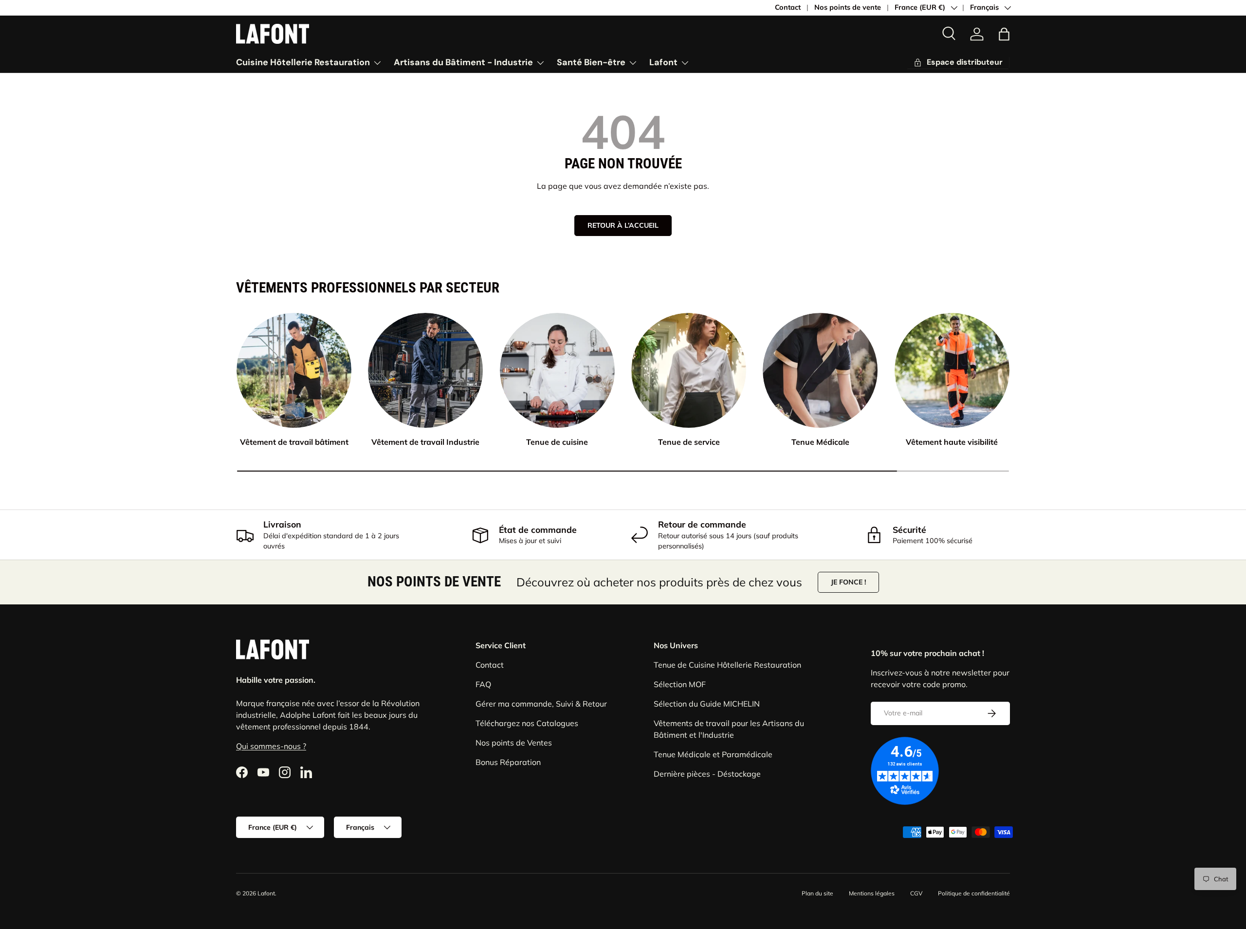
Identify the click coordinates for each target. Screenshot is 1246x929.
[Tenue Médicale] (820, 370)
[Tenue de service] (688, 370)
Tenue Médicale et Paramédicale (713, 754)
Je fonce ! (848, 582)
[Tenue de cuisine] (557, 370)
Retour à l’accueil (623, 225)
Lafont (663, 62)
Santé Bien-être (591, 62)
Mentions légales (872, 893)
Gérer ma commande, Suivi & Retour (541, 704)
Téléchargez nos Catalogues (527, 723)
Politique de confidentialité (974, 893)
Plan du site (817, 893)
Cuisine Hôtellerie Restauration (303, 62)
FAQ (483, 684)
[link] (977, 34)
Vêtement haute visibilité (952, 442)
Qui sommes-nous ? (271, 746)
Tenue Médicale (820, 442)
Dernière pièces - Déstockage (707, 774)
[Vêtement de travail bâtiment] (294, 370)
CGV (916, 893)
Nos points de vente (847, 7)
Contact (788, 7)
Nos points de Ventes (514, 742)
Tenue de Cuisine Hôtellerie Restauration (727, 665)
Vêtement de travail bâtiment (294, 442)
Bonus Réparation (508, 762)
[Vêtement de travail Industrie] (425, 370)
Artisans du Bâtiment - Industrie (463, 62)
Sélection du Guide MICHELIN (707, 704)
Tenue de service (689, 442)
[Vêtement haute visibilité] (952, 370)
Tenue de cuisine (557, 442)
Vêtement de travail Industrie (425, 442)
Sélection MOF (680, 684)
